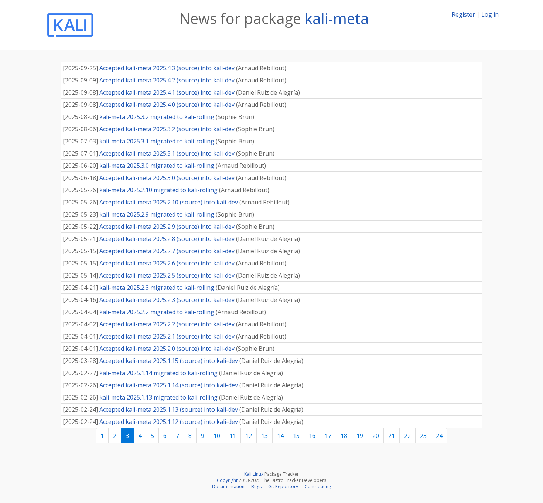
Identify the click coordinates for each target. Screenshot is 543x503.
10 (217, 436)
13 (264, 436)
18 (344, 436)
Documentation (228, 486)
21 (391, 436)
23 (423, 436)
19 (359, 436)
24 (439, 436)
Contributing (318, 486)
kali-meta (337, 18)
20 (375, 436)
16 (312, 436)
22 (407, 436)
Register (463, 14)
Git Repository (283, 486)
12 (248, 436)
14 (280, 436)
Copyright (227, 480)
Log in (490, 14)
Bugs (256, 486)
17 (328, 436)
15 (296, 436)
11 (232, 436)
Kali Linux (253, 474)
